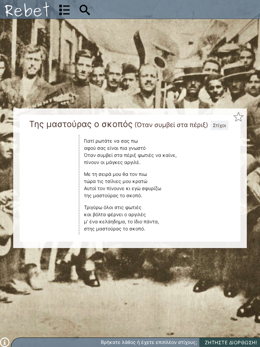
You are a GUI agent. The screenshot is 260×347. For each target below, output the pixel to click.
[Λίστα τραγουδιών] (64, 9)
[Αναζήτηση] (85, 9)
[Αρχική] (27, 9)
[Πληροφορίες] (4, 342)
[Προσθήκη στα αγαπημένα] (238, 116)
